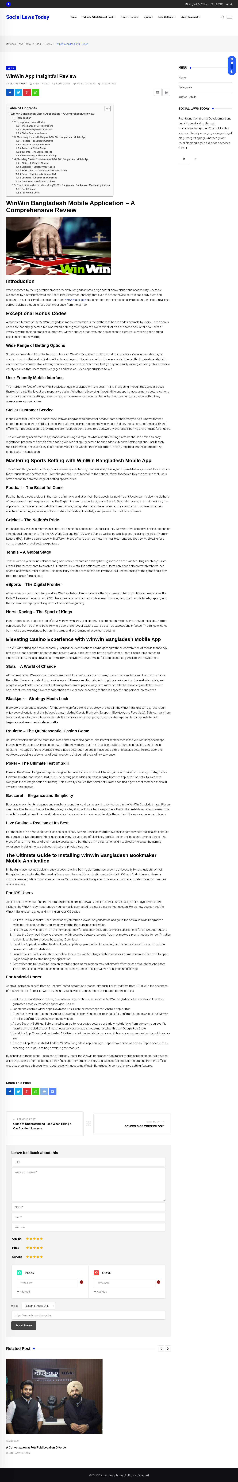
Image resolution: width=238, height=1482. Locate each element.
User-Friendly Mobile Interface (37, 129)
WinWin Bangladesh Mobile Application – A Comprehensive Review (52, 113)
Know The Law (129, 17)
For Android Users (30, 192)
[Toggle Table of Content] (106, 108)
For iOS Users (28, 189)
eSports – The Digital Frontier (37, 152)
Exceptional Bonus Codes (31, 122)
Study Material (189, 17)
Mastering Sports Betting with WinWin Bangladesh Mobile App (51, 137)
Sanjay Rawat (18, 84)
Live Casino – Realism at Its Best (38, 181)
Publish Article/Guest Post (97, 17)
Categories (185, 87)
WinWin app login (76, 299)
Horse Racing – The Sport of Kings (39, 155)
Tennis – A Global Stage (34, 148)
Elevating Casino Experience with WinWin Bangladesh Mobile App (53, 159)
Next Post (153, 1122)
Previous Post (26, 1119)
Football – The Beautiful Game (37, 141)
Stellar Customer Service (34, 133)
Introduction (24, 118)
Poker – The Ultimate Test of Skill (39, 174)
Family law (12, 1441)
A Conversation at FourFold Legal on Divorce (36, 1447)
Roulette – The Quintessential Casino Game (44, 170)
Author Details (187, 97)
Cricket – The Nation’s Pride (36, 144)
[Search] (222, 17)
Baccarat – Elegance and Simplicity (39, 177)
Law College (165, 17)
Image (14, 1305)
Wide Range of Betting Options (37, 126)
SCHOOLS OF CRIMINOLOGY (144, 1126)
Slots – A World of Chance (35, 163)
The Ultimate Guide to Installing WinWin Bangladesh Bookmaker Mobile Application (63, 185)
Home (73, 17)
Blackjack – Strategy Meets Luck (38, 167)
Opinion (148, 17)
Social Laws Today (27, 17)
